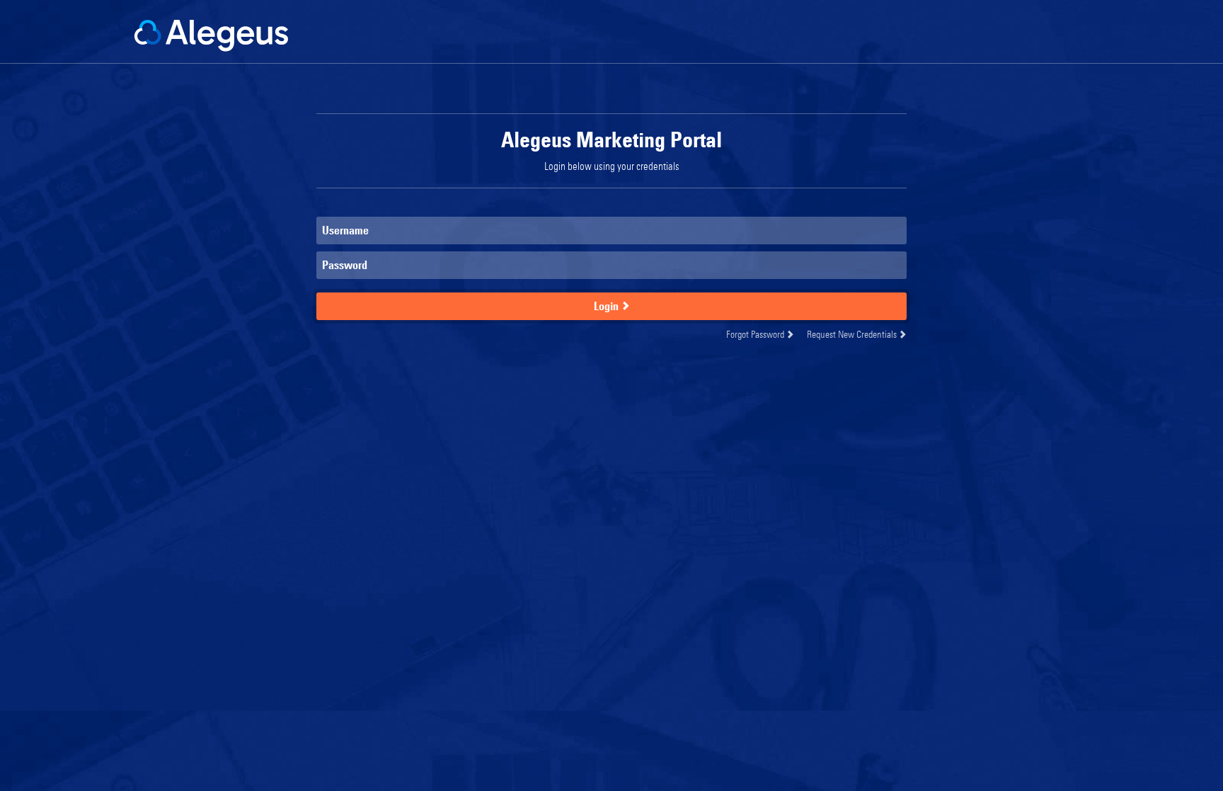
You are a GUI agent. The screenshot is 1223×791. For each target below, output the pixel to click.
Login (607, 306)
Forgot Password (756, 334)
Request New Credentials (853, 334)
